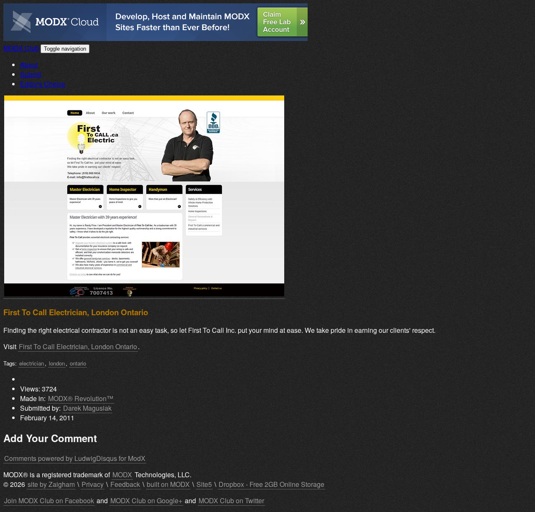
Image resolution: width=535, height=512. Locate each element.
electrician (31, 363)
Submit (30, 74)
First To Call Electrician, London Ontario (78, 346)
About (29, 64)
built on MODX (168, 484)
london (57, 363)
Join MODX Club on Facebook (49, 500)
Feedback (125, 484)
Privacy (93, 484)
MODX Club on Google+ (146, 500)
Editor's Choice (42, 84)
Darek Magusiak (87, 408)
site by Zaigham (51, 484)
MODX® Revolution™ (80, 398)
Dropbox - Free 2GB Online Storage (271, 484)
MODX (122, 474)
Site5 (204, 484)
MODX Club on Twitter (231, 500)
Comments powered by (74, 458)
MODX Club (21, 48)
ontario (78, 363)
